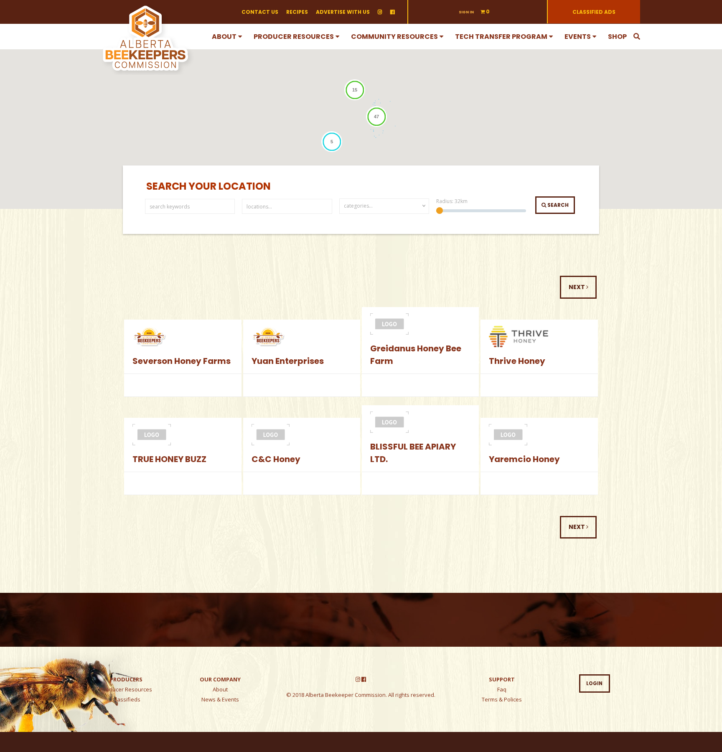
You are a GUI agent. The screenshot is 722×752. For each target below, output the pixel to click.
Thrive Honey (517, 361)
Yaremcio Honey (524, 459)
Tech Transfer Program (501, 36)
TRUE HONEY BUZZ (169, 459)
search (557, 204)
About (224, 36)
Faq (501, 689)
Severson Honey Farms (181, 361)
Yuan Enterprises (288, 361)
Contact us (260, 11)
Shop (617, 36)
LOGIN (594, 683)
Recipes (297, 11)
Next (577, 287)
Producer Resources (294, 36)
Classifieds (126, 699)
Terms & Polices (502, 699)
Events (577, 36)
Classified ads (593, 11)
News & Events (220, 699)
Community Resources (394, 36)
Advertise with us (343, 11)
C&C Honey (276, 459)
